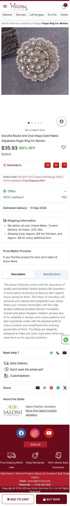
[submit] (63, 146)
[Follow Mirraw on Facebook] (21, 433)
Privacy (28, 473)
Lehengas (37, 14)
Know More (10, 261)
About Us (40, 473)
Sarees (21, 14)
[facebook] (58, 388)
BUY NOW (53, 499)
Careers (51, 473)
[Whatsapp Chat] (65, 339)
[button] (29, 123)
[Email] (64, 353)
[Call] (57, 353)
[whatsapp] (44, 388)
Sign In (35, 444)
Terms (18, 473)
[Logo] (18, 7)
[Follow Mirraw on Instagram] (35, 433)
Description (18, 274)
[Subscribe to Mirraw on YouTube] (48, 433)
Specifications (51, 274)
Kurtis (52, 14)
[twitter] (65, 388)
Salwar (7, 14)
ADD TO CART (19, 499)
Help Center (6, 473)
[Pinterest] (51, 388)
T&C (64, 197)
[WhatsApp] (51, 353)
